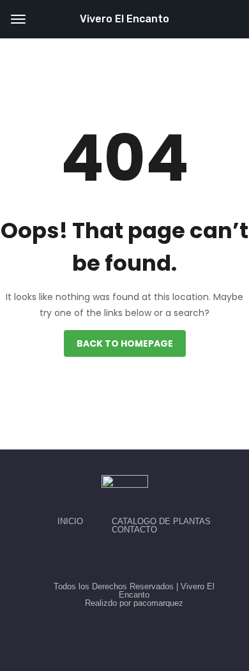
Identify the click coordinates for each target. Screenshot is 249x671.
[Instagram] (139, 558)
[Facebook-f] (109, 558)
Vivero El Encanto (124, 19)
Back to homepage (125, 343)
